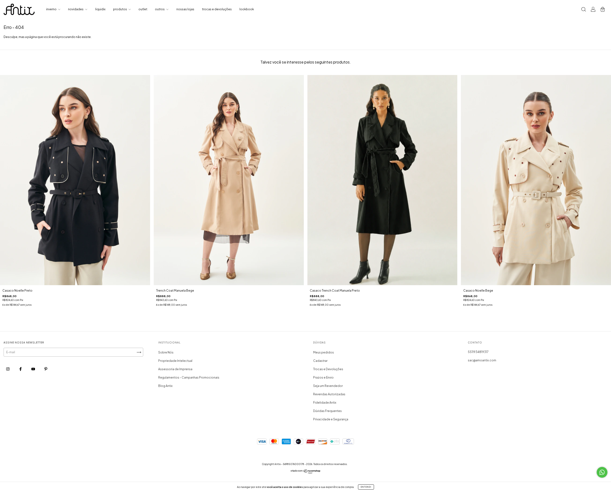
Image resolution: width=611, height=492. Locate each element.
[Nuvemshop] (306, 473)
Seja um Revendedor (328, 386)
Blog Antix (165, 386)
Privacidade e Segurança (330, 419)
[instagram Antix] (8, 369)
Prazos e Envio (323, 377)
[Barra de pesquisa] (583, 10)
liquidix (100, 9)
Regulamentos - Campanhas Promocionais (188, 377)
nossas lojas (185, 9)
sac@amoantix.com (482, 360)
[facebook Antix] (20, 369)
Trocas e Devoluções (328, 369)
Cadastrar (320, 361)
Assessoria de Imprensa (175, 369)
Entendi (366, 487)
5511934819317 (478, 352)
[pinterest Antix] (46, 369)
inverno (51, 9)
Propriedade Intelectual (175, 361)
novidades (76, 9)
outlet (142, 9)
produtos (120, 9)
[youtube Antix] (33, 369)
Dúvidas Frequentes (327, 411)
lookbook (246, 9)
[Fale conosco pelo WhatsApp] (602, 472)
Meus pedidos (323, 352)
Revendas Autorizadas (329, 394)
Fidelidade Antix (324, 402)
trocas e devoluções (217, 9)
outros (160, 9)
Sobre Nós (166, 352)
